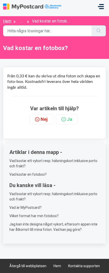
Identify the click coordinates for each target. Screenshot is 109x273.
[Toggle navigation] (101, 6)
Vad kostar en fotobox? (28, 174)
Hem (7, 21)
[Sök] (99, 30)
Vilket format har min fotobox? (34, 216)
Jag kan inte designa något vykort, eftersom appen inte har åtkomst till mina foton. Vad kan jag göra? (53, 227)
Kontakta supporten (84, 266)
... (22, 21)
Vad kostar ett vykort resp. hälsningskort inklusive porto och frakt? (53, 163)
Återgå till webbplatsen (27, 266)
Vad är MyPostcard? (25, 208)
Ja (69, 119)
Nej (44, 119)
